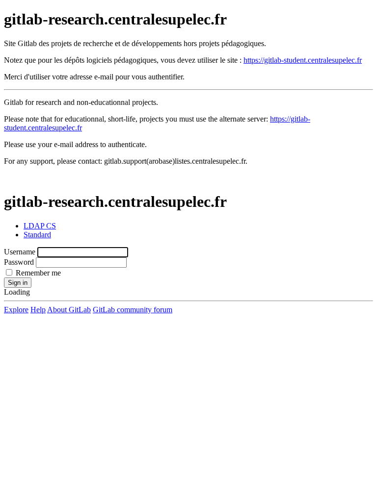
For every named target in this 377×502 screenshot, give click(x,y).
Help (38, 309)
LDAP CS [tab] (40, 226)
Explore (16, 309)
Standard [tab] (37, 234)
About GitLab (69, 309)
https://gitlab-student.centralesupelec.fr (302, 60)
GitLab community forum (132, 309)
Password (19, 262)
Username (19, 252)
